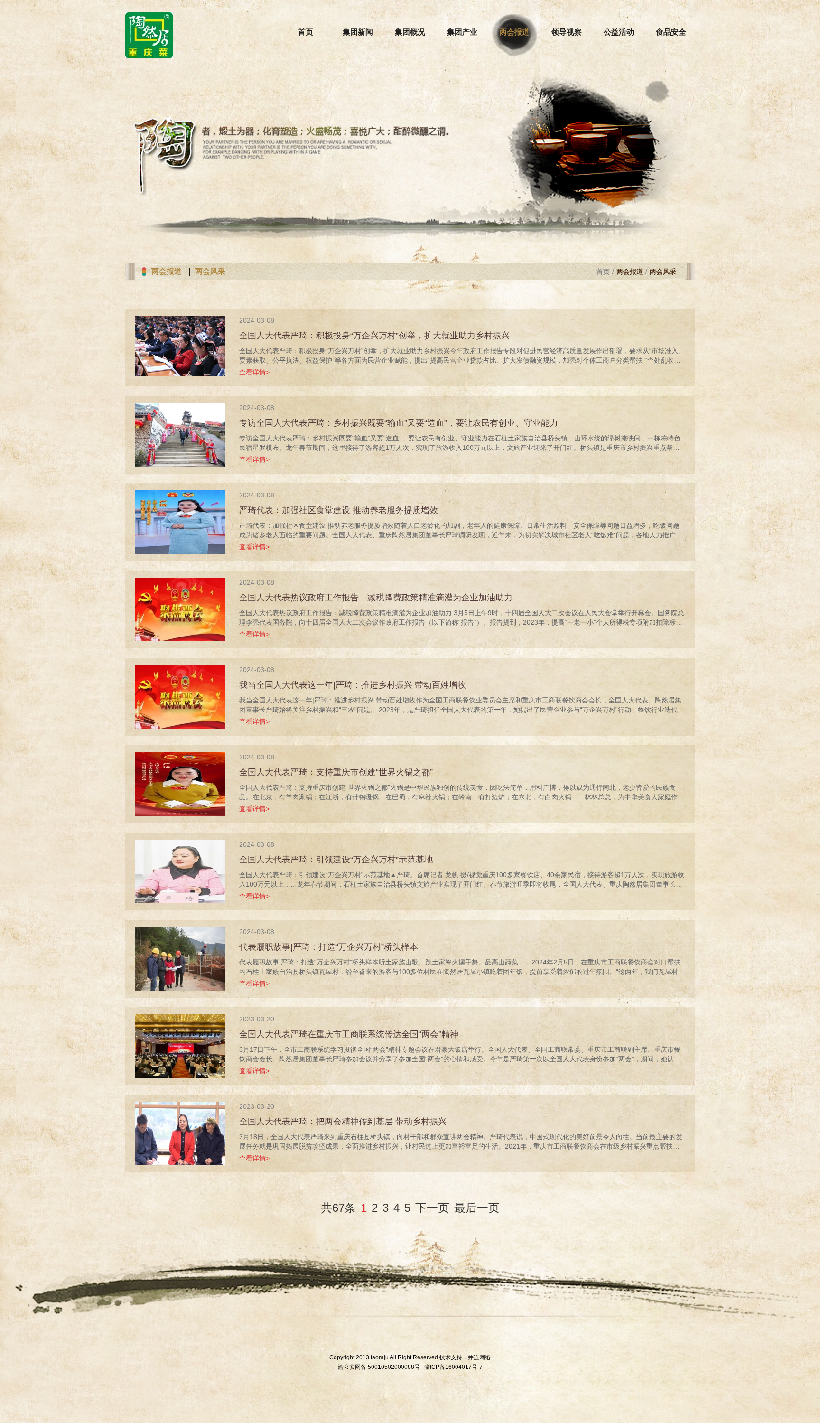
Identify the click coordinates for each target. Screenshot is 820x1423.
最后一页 (477, 1207)
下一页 (432, 1207)
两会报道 (166, 271)
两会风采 (210, 271)
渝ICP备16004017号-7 (453, 1367)
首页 (603, 271)
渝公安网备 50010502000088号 (379, 1367)
